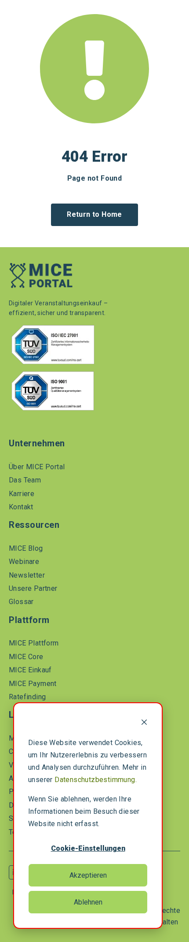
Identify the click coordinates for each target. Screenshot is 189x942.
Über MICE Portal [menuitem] (37, 467)
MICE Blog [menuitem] (26, 548)
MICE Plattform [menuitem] (34, 643)
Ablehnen (88, 902)
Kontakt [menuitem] (21, 507)
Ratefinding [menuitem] (27, 697)
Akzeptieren (88, 875)
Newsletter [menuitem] (27, 575)
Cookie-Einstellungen (88, 848)
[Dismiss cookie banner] (144, 723)
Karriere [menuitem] (21, 494)
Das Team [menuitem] (25, 480)
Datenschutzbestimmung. (96, 779)
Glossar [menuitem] (21, 601)
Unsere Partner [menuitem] (33, 588)
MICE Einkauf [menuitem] (30, 670)
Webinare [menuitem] (24, 561)
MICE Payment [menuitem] (33, 683)
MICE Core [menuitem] (26, 657)
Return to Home (94, 214)
